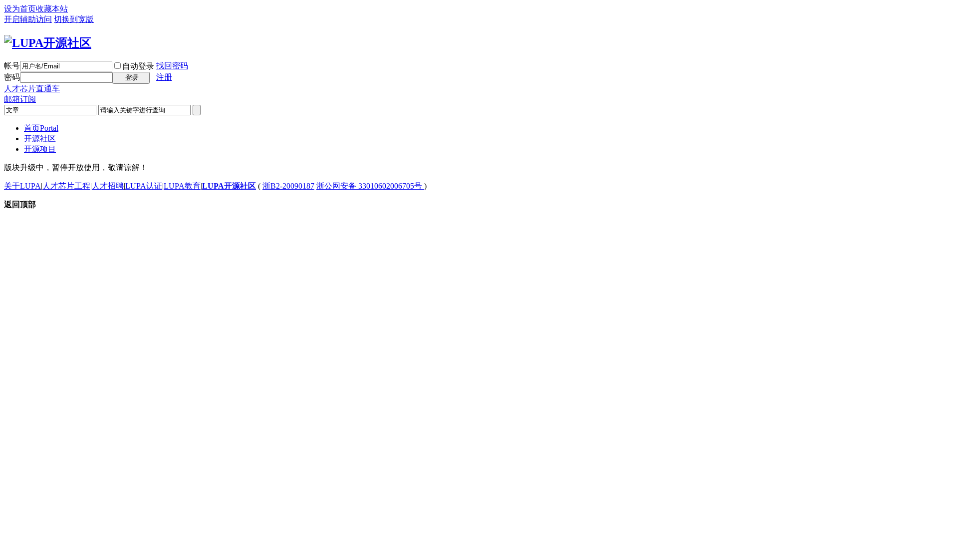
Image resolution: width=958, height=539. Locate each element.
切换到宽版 (74, 19)
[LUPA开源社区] (47, 42)
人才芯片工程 (66, 186)
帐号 (12, 65)
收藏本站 (52, 8)
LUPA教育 (182, 186)
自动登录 (138, 66)
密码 (12, 77)
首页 (41, 128)
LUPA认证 (143, 186)
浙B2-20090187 (288, 186)
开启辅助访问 (28, 19)
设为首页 (20, 8)
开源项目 (40, 149)
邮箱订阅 (20, 99)
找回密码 (172, 65)
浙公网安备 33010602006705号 (370, 186)
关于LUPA (22, 186)
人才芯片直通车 (32, 88)
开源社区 (40, 138)
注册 (164, 77)
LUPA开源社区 (229, 186)
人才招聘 (108, 186)
